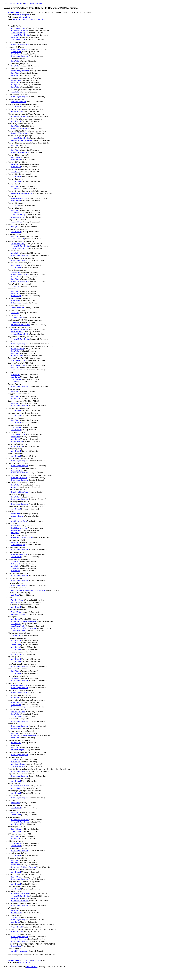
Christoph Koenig (17, 349)
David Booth (15, 398)
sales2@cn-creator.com (19, 951)
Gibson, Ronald (17, 111)
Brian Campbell (17, 702)
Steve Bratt (15, 738)
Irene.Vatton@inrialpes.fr (20, 71)
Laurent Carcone (17, 157)
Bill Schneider (16, 303)
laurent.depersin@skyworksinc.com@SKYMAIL (28, 590)
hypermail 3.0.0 (31, 967)
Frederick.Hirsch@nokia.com (21, 193)
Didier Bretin (15, 697)
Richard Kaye (16, 296)
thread (16, 15)
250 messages (13, 12)
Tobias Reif (15, 286)
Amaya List (15, 487)
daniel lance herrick (18, 712)
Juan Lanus (15, 171)
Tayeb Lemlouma (17, 244)
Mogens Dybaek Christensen (21, 140)
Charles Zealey (16, 912)
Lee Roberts (15, 602)
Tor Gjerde (15, 205)
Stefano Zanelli (16, 788)
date (27, 15)
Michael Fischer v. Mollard (20, 325)
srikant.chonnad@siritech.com (22, 537)
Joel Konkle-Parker (18, 764)
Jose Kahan (15, 92)
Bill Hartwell (15, 300)
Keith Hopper (16, 159)
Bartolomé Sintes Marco (20, 44)
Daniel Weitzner (17, 441)
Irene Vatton (15, 37)
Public (26, 3)
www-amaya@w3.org (38, 3)
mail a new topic (24, 17)
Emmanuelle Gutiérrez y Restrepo (23, 621)
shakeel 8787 (16, 743)
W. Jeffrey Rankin (17, 600)
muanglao (15, 227)
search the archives (37, 19)
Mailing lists (18, 3)
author (22, 15)
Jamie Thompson (17, 317)
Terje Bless (15, 678)
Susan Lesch (16, 843)
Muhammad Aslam (18, 614)
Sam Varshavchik (17, 516)
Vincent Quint (16, 379)
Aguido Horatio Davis (19, 521)
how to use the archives (20, 19)
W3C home (8, 3)
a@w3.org (15, 595)
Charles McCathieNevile (20, 30)
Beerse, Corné (16, 277)
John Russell (16, 106)
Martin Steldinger (17, 750)
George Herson (16, 80)
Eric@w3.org (16, 946)
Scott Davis (15, 272)
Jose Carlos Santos (18, 308)
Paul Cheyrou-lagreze (19, 198)
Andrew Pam (16, 52)
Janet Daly (15, 313)
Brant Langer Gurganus (19, 49)
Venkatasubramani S (18, 102)
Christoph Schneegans (19, 939)
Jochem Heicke (16, 188)
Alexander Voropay (18, 28)
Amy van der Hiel (17, 239)
